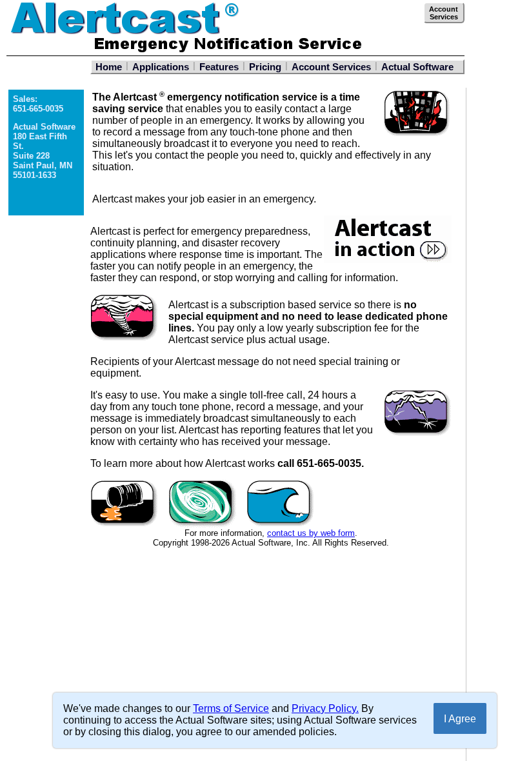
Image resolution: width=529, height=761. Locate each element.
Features (219, 66)
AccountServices (443, 13)
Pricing (265, 66)
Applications (160, 66)
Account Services (331, 66)
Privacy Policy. (325, 708)
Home (108, 66)
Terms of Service (231, 708)
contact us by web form (311, 533)
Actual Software (417, 66)
